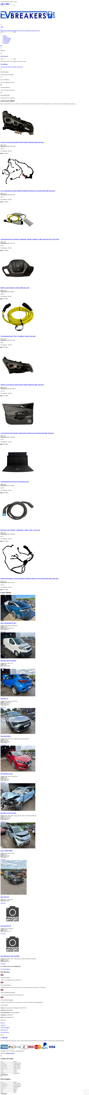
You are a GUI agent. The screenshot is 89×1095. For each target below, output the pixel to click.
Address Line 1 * (17, 1067)
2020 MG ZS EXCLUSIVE (8, 813)
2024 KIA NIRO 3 (6, 736)
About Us (5, 30)
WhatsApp (7, 969)
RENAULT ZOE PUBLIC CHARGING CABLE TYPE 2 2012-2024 (20, 530)
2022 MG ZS (4, 698)
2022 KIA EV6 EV (6, 926)
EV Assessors (32, 30)
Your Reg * (16, 1087)
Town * (15, 1070)
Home (2, 30)
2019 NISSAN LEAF (7, 774)
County (15, 1071)
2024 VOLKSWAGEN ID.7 (8, 623)
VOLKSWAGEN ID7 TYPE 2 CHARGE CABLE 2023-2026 (18, 336)
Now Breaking (25, 30)
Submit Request (4, 1074)
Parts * (15, 1092)
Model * (15, 1090)
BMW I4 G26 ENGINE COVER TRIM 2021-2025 (15, 288)
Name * (15, 1061)
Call (1, 969)
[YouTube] (6, 4)
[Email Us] (2, 4)
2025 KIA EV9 (5, 897)
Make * (15, 1089)
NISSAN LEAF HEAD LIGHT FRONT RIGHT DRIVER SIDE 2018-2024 (22, 142)
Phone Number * (17, 1066)
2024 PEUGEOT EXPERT (8, 660)
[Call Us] (1, 4)
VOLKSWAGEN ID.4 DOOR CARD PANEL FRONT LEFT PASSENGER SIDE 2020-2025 (27, 433)
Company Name (17, 1063)
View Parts (3, 631)
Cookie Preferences (5, 1032)
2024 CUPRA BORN (7, 850)
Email (4, 969)
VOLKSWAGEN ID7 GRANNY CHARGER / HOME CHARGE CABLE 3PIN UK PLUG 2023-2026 (30, 239)
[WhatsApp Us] (3, 4)
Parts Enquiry (4, 1093)
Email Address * (17, 1064)
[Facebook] (7, 4)
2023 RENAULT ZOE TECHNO (10, 956)
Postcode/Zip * (17, 1073)
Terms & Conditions (5, 1027)
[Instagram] (4, 4)
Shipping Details (11, 30)
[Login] (2, 27)
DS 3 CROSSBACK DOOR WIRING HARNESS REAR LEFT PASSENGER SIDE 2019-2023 (28, 191)
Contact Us (37, 30)
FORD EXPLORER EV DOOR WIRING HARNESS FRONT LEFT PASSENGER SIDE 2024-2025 (29, 578)
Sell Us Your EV (18, 30)
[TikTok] (5, 4)
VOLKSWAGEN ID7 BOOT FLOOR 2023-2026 (15, 481)
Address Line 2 (17, 1069)
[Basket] (1, 29)
